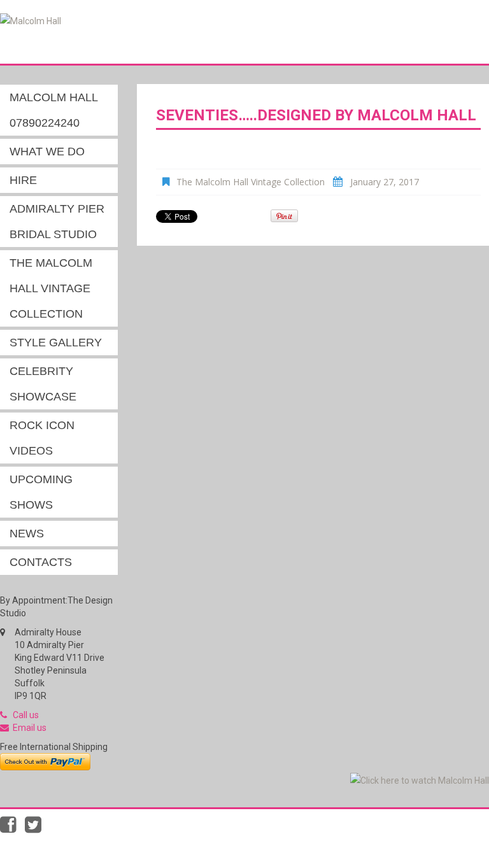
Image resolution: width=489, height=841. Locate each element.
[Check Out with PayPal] (45, 761)
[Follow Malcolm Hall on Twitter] (36, 828)
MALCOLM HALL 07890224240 (54, 110)
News (27, 533)
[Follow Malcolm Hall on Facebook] (12, 828)
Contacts (41, 562)
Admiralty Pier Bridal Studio (57, 221)
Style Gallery (56, 342)
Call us (26, 715)
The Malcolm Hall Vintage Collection (51, 288)
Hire (23, 180)
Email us (29, 728)
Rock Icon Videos (42, 438)
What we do (47, 151)
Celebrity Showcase (43, 384)
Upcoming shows (41, 492)
